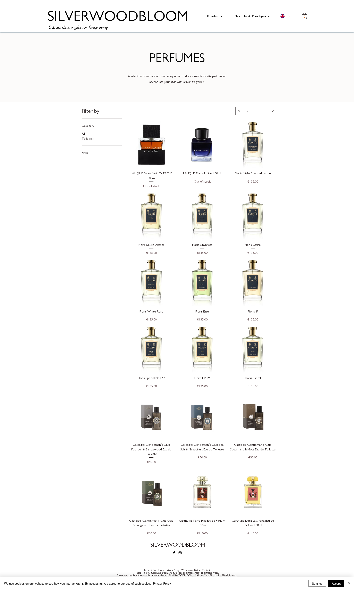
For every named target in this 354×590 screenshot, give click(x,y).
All (83, 133)
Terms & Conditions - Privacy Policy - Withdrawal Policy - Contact (177, 570)
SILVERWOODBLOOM (177, 545)
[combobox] (255, 111)
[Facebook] (174, 553)
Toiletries (88, 138)
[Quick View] (151, 144)
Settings (317, 583)
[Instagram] (180, 553)
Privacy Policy (162, 583)
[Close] (349, 583)
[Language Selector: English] (285, 16)
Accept (336, 583)
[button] (304, 16)
